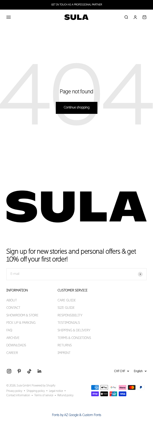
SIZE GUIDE (66, 308)
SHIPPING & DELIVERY (74, 330)
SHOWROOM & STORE (22, 315)
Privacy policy (14, 391)
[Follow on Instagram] (9, 371)
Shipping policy (35, 391)
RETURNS (65, 345)
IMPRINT (64, 353)
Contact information (18, 395)
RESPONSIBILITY (70, 315)
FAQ (9, 330)
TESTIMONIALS (69, 323)
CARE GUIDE (67, 300)
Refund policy (65, 395)
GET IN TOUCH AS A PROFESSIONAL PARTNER (76, 5)
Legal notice (56, 391)
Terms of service (43, 395)
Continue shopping (76, 107)
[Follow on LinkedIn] (39, 371)
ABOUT (11, 300)
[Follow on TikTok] (29, 371)
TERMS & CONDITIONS (74, 338)
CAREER (12, 353)
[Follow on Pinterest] (19, 371)
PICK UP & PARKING (20, 323)
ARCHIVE (13, 338)
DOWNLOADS (16, 345)
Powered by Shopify (43, 385)
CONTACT (13, 308)
